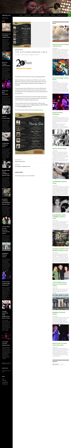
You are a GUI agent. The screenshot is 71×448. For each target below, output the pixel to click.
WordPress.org (5, 383)
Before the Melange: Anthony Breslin (6, 64)
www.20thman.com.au (37, 109)
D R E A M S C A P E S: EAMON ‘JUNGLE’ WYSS (6, 35)
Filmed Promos (46, 15)
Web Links (53, 15)
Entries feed (4, 380)
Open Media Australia (37, 15)
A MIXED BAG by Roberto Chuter (5, 145)
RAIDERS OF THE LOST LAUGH (5, 255)
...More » (4, 50)
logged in (23, 175)
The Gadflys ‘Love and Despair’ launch (6, 343)
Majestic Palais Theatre (20, 160)
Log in (3, 378)
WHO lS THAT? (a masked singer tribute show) (6, 283)
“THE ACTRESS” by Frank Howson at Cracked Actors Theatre (59, 284)
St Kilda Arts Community (62, 15)
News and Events (19, 49)
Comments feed (5, 382)
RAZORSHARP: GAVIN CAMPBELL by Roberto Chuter (58, 216)
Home (21, 15)
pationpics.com (6, 15)
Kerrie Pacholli (26, 54)
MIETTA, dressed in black (59, 148)
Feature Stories (28, 15)
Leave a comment (35, 54)
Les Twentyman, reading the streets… (23, 165)
